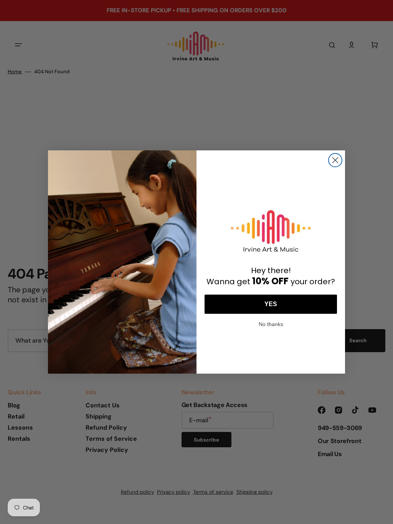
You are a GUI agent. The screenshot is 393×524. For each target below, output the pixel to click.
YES (270, 304)
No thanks (271, 323)
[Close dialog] (335, 160)
